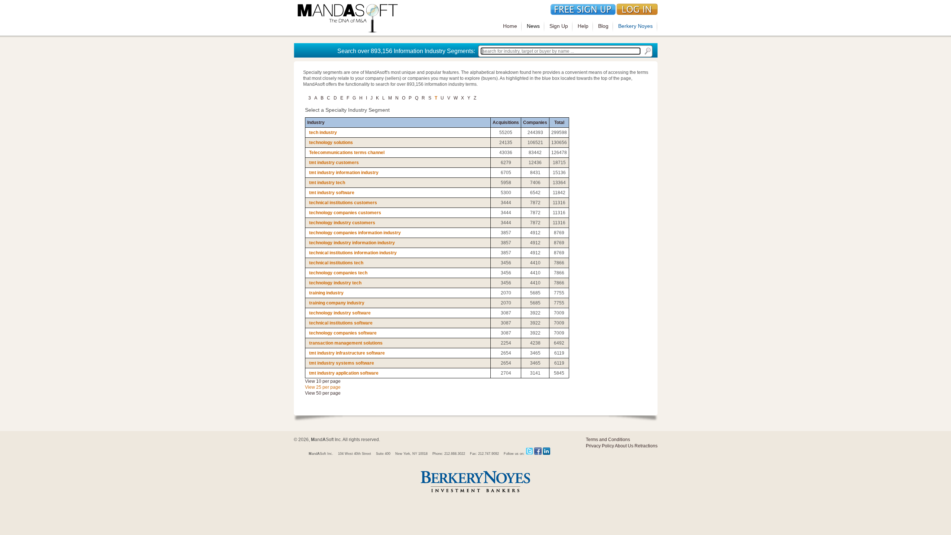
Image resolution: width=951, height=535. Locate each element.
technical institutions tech (336, 262)
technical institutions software (341, 323)
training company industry (336, 303)
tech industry (323, 132)
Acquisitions (506, 122)
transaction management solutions (346, 343)
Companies (535, 122)
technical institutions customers (343, 202)
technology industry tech (335, 283)
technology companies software (343, 333)
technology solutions (331, 142)
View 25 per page (323, 387)
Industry (316, 122)
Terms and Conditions (608, 439)
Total (559, 122)
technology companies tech (338, 272)
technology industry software (340, 313)
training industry (326, 293)
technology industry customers (342, 222)
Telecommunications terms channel (346, 152)
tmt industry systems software (341, 363)
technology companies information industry (355, 232)
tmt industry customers (334, 162)
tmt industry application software (344, 373)
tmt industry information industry (344, 172)
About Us (624, 445)
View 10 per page (323, 381)
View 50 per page (323, 393)
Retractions (646, 445)
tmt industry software (331, 192)
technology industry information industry (352, 242)
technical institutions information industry (353, 252)
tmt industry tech (327, 182)
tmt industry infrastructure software (347, 353)
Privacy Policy (600, 445)
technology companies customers (345, 212)
